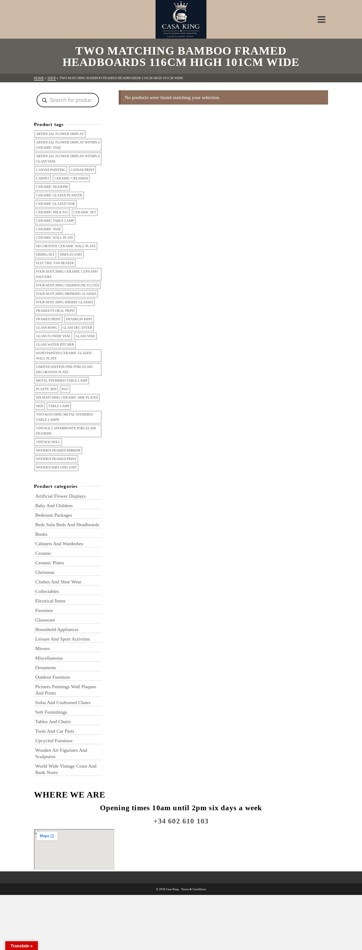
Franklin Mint (79, 319)
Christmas (45, 572)
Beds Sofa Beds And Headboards (67, 524)
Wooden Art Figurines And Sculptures (61, 753)
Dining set (45, 254)
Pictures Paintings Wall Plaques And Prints (65, 690)
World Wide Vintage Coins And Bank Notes (65, 769)
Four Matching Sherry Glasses (64, 302)
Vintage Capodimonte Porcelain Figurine (66, 430)
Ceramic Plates (49, 562)
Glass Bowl (47, 328)
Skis (39, 406)
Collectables (47, 591)
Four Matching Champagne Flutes (67, 285)
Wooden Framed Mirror (58, 450)
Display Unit (71, 254)
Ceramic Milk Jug (52, 212)
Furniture (44, 610)
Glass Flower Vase (53, 336)
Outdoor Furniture (52, 677)
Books (41, 534)
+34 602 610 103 (181, 821)
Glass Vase (85, 336)
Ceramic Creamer (71, 178)
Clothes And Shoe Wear (58, 581)
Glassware (45, 620)
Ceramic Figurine (52, 187)
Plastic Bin (46, 389)
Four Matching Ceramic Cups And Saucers (67, 274)
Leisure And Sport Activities (62, 639)
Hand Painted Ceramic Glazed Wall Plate (63, 355)
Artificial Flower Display (60, 134)
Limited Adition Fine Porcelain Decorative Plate (64, 369)
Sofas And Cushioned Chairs (63, 702)
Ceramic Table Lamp (55, 221)
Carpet (42, 178)
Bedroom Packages (53, 515)
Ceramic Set (84, 212)
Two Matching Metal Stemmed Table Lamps (64, 417)
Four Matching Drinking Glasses (66, 294)
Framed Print (48, 319)
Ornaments (45, 667)
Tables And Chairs (53, 721)
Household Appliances (56, 629)
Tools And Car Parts (54, 731)
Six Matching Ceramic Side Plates (67, 397)
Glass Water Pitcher (55, 344)
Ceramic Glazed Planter (59, 195)
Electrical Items (50, 601)
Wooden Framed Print (56, 459)
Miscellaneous (49, 658)
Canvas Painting (50, 170)
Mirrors (42, 648)
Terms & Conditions (193, 889)
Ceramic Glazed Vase (55, 204)
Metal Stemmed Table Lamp (61, 380)
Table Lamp (58, 406)
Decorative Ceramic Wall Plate (66, 246)
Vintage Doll (48, 442)
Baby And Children (54, 505)
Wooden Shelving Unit (56, 467)
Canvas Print (82, 170)
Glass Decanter (77, 328)
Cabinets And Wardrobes (59, 543)
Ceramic (43, 553)
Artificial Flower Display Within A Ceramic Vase (68, 145)
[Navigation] (321, 19)
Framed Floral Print (55, 311)
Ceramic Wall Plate (54, 238)
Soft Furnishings (51, 712)
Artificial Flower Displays (60, 496)
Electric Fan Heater (55, 263)
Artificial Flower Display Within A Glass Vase (68, 158)
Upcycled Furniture (54, 740)
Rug (65, 389)
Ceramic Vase (48, 229)
